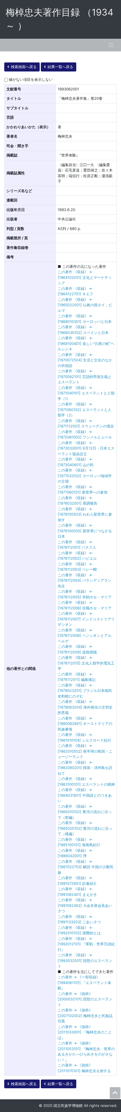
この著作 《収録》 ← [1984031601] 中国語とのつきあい (85, 795)
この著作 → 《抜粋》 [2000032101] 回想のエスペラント (85, 999)
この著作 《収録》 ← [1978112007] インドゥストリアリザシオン (86, 619)
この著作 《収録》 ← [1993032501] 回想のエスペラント (85, 960)
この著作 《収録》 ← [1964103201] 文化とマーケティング (85, 277)
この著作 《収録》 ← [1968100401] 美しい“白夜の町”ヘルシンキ (86, 343)
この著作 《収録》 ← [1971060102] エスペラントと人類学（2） (84, 409)
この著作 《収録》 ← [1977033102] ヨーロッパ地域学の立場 (85, 475)
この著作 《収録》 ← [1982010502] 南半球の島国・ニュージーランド (85, 751)
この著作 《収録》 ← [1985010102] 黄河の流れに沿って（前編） (85, 812)
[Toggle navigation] (110, 45)
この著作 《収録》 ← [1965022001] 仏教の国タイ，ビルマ (85, 305)
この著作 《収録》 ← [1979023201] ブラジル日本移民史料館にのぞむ (85, 690)
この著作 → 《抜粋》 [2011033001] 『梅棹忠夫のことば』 (85, 1032)
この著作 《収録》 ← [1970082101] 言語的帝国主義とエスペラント (84, 376)
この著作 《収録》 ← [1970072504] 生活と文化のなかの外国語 (85, 360)
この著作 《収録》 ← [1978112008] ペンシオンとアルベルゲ (84, 635)
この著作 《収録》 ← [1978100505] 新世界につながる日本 (85, 530)
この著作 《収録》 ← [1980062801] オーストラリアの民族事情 (85, 723)
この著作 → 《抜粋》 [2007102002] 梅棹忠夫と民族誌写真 (85, 1015)
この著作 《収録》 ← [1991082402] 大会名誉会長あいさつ (85, 905)
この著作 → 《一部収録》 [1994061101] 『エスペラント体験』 (84, 982)
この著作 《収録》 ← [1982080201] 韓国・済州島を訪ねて (85, 768)
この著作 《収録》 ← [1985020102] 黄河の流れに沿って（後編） (85, 828)
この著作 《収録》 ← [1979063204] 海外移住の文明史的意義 (85, 707)
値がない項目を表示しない (31, 79)
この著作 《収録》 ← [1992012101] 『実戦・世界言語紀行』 (86, 944)
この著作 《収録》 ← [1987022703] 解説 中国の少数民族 (85, 867)
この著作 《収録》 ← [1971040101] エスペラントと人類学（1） (86, 393)
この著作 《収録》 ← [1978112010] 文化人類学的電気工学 (86, 663)
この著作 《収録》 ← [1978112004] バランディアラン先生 (84, 580)
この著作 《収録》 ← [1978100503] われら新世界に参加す (85, 514)
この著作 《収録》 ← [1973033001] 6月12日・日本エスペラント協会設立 (86, 448)
